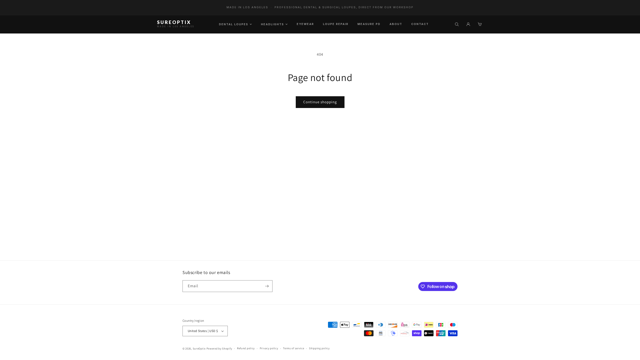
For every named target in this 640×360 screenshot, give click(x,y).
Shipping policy (319, 348)
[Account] (468, 24)
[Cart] (479, 24)
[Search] (457, 24)
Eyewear (305, 24)
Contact (420, 24)
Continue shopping (320, 102)
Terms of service (293, 348)
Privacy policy (269, 348)
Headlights (272, 24)
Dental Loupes (233, 24)
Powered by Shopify (219, 348)
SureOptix (199, 348)
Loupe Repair (335, 24)
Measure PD (369, 24)
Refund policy (246, 348)
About (396, 24)
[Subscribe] (266, 286)
